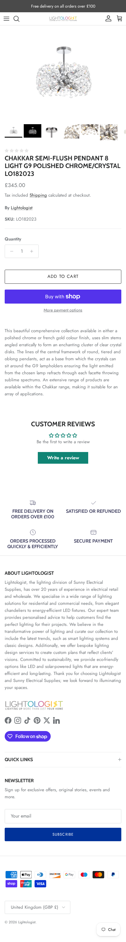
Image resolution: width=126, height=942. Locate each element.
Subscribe (62, 834)
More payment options (63, 310)
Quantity (13, 239)
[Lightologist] (63, 19)
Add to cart (63, 276)
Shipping (38, 195)
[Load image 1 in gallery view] (63, 73)
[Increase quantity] (33, 251)
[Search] (19, 18)
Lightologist (22, 208)
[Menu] (6, 18)
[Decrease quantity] (10, 251)
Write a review (63, 457)
